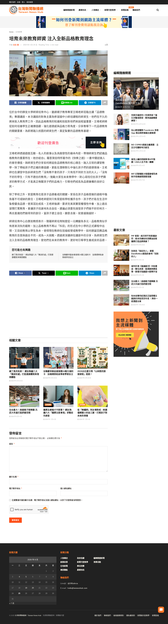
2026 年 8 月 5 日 (138, 260)
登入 (23, 2)
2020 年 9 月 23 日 (138, 165)
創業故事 (64, 562)
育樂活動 (97, 562)
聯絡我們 (136, 10)
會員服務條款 (118, 615)
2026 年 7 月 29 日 (138, 305)
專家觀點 (64, 570)
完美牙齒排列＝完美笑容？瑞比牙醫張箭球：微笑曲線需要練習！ (144, 118)
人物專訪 (95, 10)
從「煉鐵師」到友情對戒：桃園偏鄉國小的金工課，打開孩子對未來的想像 (92, 413)
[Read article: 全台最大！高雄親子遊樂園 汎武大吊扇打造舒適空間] (24, 396)
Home (11, 32)
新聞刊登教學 (110, 10)
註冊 (18, 2)
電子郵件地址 (15, 488)
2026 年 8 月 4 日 (16, 416)
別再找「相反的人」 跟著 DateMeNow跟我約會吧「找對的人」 (145, 254)
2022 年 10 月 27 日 (123, 107)
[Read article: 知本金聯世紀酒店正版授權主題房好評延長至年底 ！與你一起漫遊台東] (121, 300)
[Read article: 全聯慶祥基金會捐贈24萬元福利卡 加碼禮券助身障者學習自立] (58, 357)
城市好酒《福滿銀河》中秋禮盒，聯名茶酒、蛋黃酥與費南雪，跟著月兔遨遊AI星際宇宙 (144, 269)
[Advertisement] (58, 306)
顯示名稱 (14, 476)
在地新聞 (19, 32)
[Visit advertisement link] (84, 22)
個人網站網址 (66, 488)
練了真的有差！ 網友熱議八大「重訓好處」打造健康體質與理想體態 (24, 374)
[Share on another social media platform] (105, 102)
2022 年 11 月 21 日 (138, 151)
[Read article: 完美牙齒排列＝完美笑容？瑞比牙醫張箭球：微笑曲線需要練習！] (121, 119)
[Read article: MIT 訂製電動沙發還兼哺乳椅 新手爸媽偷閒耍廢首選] (121, 178)
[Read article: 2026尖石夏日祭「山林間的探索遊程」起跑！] (92, 357)
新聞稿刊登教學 (143, 615)
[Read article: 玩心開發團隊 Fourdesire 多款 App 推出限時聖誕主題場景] (121, 134)
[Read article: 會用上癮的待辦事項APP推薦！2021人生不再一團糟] (121, 163)
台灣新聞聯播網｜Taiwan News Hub (28, 615)
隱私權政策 (130, 615)
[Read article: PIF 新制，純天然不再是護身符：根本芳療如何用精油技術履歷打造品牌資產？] (121, 240)
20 (33, 588)
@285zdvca (73, 583)
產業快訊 (82, 10)
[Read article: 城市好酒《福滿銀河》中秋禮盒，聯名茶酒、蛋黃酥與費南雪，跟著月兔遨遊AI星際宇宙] (121, 270)
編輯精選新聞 (69, 10)
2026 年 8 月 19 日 (138, 245)
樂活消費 (80, 566)
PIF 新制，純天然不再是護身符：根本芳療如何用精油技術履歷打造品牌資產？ (144, 238)
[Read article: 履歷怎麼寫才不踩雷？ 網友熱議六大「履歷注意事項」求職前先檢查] (58, 396)
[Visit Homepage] (26, 10)
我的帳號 (30, 2)
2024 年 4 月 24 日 (30, 45)
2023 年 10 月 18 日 (138, 124)
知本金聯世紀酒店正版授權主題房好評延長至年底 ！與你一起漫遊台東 (144, 298)
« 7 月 (11, 603)
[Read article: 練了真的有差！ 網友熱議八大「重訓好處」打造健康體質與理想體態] (24, 357)
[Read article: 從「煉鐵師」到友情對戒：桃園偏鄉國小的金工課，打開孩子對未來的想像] (92, 396)
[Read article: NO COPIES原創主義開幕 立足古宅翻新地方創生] (121, 149)
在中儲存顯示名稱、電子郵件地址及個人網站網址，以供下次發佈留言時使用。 (47, 500)
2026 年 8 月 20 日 (16, 381)
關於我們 (12, 2)
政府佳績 (80, 558)
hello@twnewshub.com (77, 588)
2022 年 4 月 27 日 (138, 180)
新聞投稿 (125, 9)
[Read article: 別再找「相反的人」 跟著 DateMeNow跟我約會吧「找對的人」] (121, 255)
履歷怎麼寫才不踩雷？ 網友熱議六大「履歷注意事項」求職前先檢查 (58, 413)
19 (26, 588)
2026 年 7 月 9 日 (50, 419)
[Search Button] (158, 10)
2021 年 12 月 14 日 (138, 136)
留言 (12, 444)
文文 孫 (16, 45)
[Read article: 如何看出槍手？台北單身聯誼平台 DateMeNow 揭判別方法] (136, 93)
